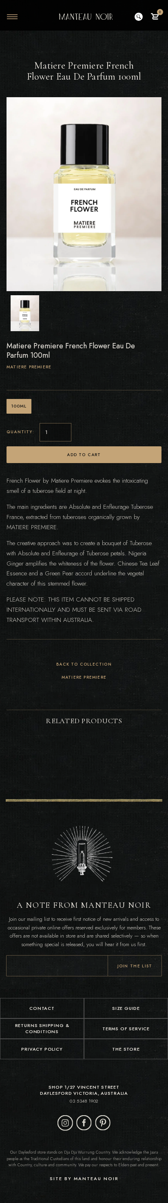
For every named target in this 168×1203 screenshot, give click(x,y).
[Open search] (138, 17)
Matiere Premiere (29, 367)
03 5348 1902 (84, 1101)
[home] (84, 16)
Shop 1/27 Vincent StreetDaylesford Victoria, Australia (84, 1090)
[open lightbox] (25, 313)
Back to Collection (84, 664)
